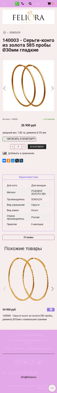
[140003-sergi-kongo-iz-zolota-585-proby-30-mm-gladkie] (28, 85)
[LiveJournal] (21, 160)
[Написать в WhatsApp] (17, 4)
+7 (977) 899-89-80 (22, 373)
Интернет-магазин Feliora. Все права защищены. (29, 387)
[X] (17, 160)
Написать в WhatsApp (20, 138)
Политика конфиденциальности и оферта (28, 341)
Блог (8, 348)
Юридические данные (38, 348)
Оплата (19, 335)
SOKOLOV (15, 32)
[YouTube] (39, 362)
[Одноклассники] (8, 160)
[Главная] (4, 32)
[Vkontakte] (25, 362)
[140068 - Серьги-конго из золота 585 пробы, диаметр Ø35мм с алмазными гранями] (28, 279)
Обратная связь (33, 335)
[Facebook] (32, 362)
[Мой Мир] (13, 160)
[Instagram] (18, 362)
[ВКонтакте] (4, 160)
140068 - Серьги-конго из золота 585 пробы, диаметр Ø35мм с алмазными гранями (27, 317)
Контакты (18, 348)
